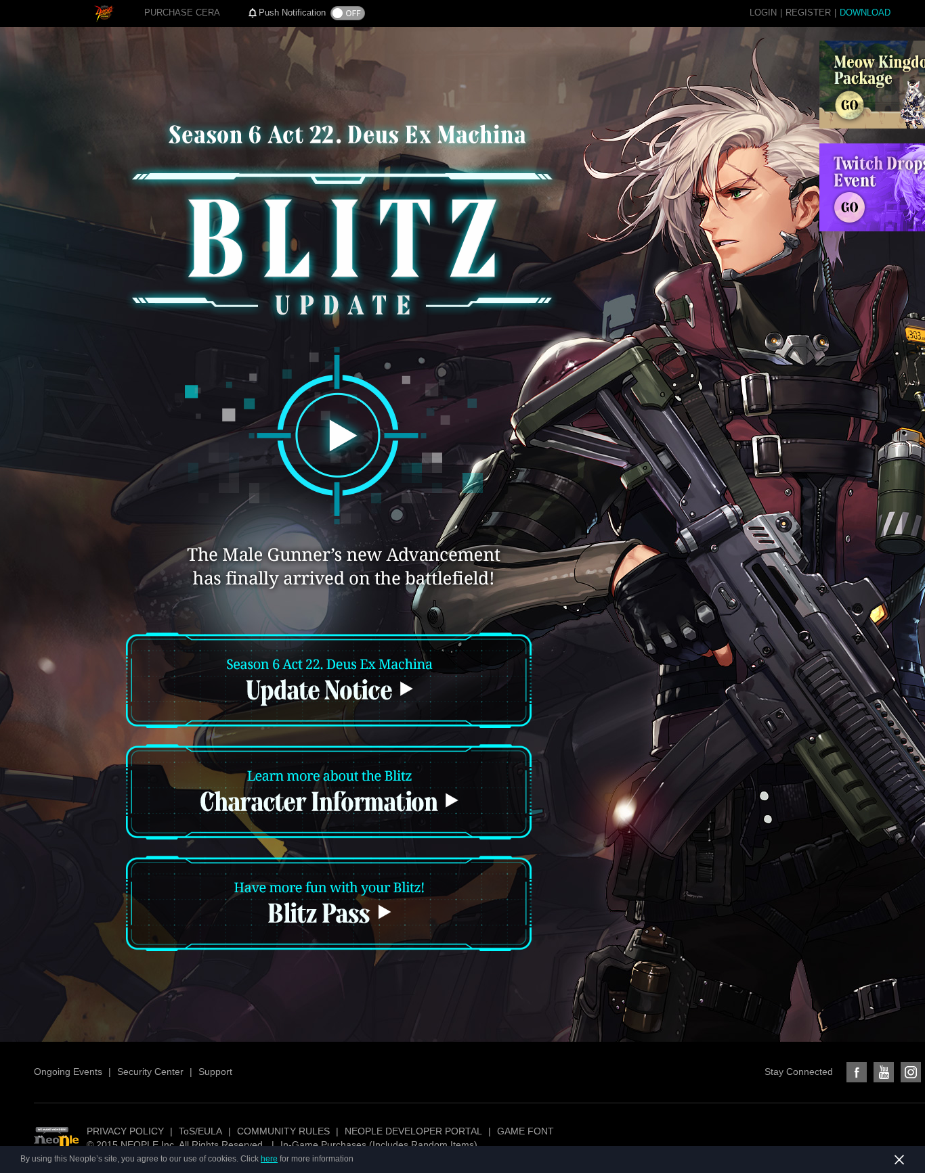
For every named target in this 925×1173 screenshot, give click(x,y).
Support (215, 1071)
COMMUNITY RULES (283, 1131)
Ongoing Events (68, 1071)
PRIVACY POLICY (125, 1131)
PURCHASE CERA (182, 12)
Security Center (150, 1071)
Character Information (329, 796)
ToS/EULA (200, 1131)
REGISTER (808, 12)
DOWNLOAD (865, 12)
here (269, 1159)
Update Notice (329, 684)
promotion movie (334, 435)
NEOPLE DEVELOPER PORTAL (413, 1131)
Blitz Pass (329, 907)
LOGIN (763, 12)
